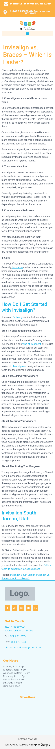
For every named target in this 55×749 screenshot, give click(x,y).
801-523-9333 (19, 642)
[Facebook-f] (7, 608)
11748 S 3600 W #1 (15, 627)
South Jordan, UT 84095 (19, 630)
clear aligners (18, 366)
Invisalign (17, 267)
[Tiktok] (14, 608)
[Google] (35, 608)
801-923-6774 (18, 636)
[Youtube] (28, 608)
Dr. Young (17, 317)
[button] (27, 33)
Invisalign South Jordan (22, 574)
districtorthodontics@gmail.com (24, 647)
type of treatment (31, 344)
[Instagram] (21, 608)
